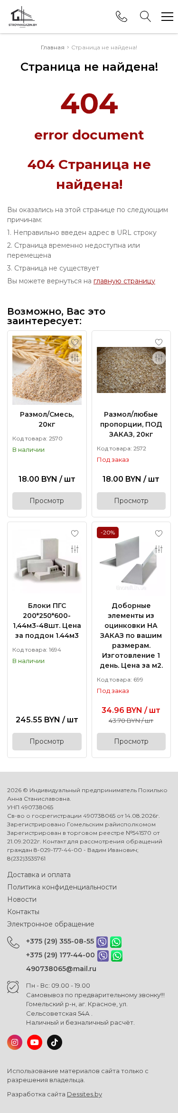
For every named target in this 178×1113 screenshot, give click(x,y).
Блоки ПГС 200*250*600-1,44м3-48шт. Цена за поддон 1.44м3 (47, 620)
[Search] (145, 16)
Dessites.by (84, 1094)
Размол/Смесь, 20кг (47, 419)
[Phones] (121, 16)
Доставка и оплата (39, 874)
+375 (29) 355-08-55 (60, 941)
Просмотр (46, 500)
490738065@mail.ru (61, 968)
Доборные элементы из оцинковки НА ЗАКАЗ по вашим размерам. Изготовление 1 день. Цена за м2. (131, 635)
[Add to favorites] (75, 342)
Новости (22, 899)
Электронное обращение (50, 924)
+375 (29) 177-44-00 (60, 955)
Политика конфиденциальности (62, 887)
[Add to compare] (75, 358)
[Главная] (22, 16)
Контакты (23, 911)
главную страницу (124, 281)
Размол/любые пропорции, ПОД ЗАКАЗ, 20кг (131, 424)
